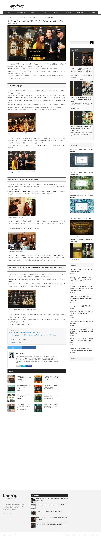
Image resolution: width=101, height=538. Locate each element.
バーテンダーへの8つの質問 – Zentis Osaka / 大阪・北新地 (81, 322)
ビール (77, 259)
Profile (18, 365)
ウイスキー (68, 12)
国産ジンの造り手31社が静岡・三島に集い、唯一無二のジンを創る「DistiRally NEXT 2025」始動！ (81, 313)
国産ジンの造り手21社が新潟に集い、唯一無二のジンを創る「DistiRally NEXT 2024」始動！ (81, 128)
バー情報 (33, 12)
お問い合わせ (92, 12)
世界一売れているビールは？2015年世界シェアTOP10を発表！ (81, 240)
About (9, 12)
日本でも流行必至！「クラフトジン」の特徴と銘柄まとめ (81, 196)
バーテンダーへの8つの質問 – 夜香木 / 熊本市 (81, 306)
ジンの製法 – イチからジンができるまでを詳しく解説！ (49, 511)
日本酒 (76, 169)
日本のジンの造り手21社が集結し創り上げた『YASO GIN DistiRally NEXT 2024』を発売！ (81, 99)
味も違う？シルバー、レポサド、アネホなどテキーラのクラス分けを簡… (24, 377)
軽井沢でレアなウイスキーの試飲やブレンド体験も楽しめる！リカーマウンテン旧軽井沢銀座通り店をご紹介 (81, 331)
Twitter (23, 365)
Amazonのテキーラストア (17, 342)
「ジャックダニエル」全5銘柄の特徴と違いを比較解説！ (49, 524)
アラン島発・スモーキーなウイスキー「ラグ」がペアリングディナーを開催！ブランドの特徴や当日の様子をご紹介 (81, 288)
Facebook (29, 365)
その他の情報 (80, 12)
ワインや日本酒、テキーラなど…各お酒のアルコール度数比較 (50, 505)
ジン (45, 12)
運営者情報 (67, 535)
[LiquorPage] (16, 9)
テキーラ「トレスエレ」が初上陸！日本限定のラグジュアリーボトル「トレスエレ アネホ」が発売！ (81, 340)
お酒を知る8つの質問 (21, 12)
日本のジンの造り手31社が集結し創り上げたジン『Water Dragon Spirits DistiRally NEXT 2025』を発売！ (81, 298)
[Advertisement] (82, 420)
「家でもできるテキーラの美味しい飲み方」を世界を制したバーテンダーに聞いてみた (33, 335)
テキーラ (56, 12)
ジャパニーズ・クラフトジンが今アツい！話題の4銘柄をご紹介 (81, 173)
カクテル (86, 79)
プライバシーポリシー (77, 535)
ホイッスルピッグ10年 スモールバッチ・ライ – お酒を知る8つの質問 (81, 270)
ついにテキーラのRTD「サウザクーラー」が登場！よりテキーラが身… (24, 387)
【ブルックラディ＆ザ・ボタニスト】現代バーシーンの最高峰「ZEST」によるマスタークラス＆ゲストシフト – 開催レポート (81, 69)
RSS (10, 514)
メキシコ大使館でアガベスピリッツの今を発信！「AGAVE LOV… (24, 406)
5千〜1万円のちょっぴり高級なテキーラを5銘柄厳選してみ (25, 332)
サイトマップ (87, 535)
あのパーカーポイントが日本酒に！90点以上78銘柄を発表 (81, 150)
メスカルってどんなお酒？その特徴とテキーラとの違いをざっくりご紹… (51, 377)
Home (56, 535)
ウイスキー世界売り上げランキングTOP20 (80, 218)
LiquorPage (11, 535)
